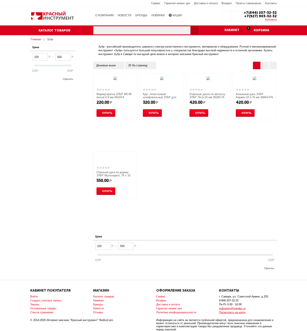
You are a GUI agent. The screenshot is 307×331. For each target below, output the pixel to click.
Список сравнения (41, 312)
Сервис (155, 3)
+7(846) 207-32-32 (260, 12)
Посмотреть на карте (232, 312)
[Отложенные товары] (227, 16)
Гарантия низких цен (177, 3)
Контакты (271, 3)
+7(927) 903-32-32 (260, 16)
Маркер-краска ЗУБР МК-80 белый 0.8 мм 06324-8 (114, 96)
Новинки (98, 300)
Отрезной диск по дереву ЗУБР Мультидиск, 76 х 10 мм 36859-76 (113, 175)
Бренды (98, 304)
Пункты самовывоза (248, 3)
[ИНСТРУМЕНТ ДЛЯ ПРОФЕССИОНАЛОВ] (52, 15)
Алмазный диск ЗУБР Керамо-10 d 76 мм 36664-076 (254, 96)
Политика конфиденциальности (176, 312)
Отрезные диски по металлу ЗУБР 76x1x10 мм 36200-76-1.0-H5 (207, 97)
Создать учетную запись (46, 300)
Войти (34, 296)
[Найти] (194, 30)
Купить (107, 113)
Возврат (227, 3)
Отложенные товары (43, 308)
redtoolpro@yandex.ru (232, 308)
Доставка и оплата (206, 3)
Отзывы (98, 312)
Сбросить (68, 79)
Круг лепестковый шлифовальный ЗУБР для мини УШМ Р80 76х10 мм (159, 97)
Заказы (34, 304)
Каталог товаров (103, 296)
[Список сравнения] (236, 16)
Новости (98, 308)
